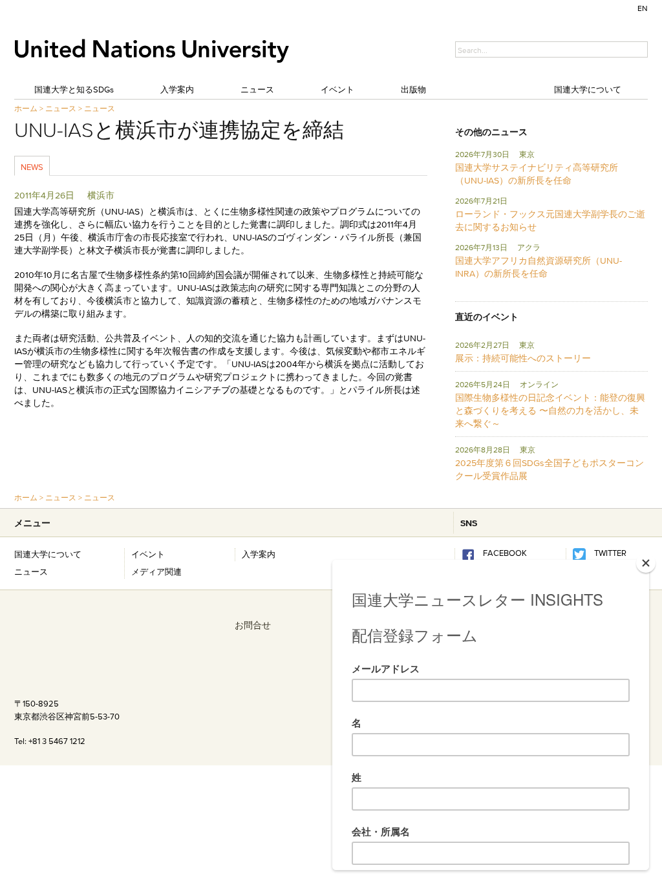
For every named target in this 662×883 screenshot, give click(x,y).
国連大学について (587, 89)
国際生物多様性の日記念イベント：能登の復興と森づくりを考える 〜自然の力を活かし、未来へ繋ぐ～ (550, 410)
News (32, 167)
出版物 (413, 89)
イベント (337, 89)
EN (642, 8)
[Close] (646, 563)
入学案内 (177, 89)
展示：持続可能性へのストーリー (523, 358)
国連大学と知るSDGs (74, 89)
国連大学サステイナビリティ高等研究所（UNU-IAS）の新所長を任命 (536, 174)
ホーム (25, 108)
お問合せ (253, 625)
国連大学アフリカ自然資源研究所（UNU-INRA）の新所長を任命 (538, 267)
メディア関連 (156, 571)
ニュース (257, 89)
